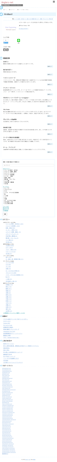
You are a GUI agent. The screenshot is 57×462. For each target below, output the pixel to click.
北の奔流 (5, 360)
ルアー (38, 18)
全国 (9, 307)
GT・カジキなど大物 (10, 200)
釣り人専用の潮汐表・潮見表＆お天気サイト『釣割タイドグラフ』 (21, 346)
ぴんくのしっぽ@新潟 (9, 119)
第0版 (34, 459)
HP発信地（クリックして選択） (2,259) (14, 313)
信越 (8, 291)
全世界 (9, 311)
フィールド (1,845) (13, 257)
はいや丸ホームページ (9, 356)
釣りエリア (6, 209)
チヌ (5, 191)
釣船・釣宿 (7, 177)
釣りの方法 (6, 208)
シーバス (6, 188)
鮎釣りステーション (8, 343)
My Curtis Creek (7, 325)
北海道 (9, 284)
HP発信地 (5, 210)
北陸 (8, 293)
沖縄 (8, 305)
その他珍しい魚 (8, 202)
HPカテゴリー (6, 168)
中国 (9, 299)
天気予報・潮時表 (9, 182)
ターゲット (6, 186)
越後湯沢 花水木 (7, 354)
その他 (6, 183)
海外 (8, 309)
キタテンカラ (6, 321)
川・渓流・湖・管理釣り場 (30, 18)
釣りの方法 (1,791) (9, 248)
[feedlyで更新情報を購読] (4, 50)
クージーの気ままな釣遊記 (11, 137)
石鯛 (5, 199)
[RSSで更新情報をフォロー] (7, 50)
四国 (9, 301)
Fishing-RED (6, 323)
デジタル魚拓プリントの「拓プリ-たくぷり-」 (15, 319)
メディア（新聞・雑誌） (11, 171)
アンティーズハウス (9, 88)
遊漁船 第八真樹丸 (8, 327)
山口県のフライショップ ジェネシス (13, 362)
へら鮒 (6, 195)
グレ (5, 197)
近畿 (9, 297)
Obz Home (6, 109)
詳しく (50, 66)
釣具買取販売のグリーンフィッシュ (12, 333)
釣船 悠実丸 (6, 348)
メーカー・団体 (8, 176)
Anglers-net (7, 2)
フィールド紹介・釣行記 (19, 18)
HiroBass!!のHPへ (23, 28)
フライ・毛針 (11, 249)
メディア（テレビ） (9, 173)
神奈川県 (51, 18)
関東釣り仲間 (6, 335)
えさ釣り (10, 245)
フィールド (6, 206)
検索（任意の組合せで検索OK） (11, 162)
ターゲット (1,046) (13, 271)
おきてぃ (6, 61)
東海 (9, 295)
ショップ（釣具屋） (9, 174)
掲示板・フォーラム (9, 179)
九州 (9, 303)
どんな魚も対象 (8, 203)
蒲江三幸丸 (6, 350)
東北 (9, 286)
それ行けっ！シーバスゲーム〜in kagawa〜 (16, 98)
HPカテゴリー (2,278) (13, 232)
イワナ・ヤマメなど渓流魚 (11, 192)
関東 (41, 18)
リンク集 (6, 180)
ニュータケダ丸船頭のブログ (11, 358)
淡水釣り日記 (7, 127)
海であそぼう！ (8, 70)
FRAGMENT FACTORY (9, 331)
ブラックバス (45, 18)
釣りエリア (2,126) (8, 297)
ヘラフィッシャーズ (9, 78)
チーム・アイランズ (9, 147)
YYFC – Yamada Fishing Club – (11, 337)
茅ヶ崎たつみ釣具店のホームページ (12, 352)
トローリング (11, 251)
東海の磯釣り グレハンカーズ (11, 329)
